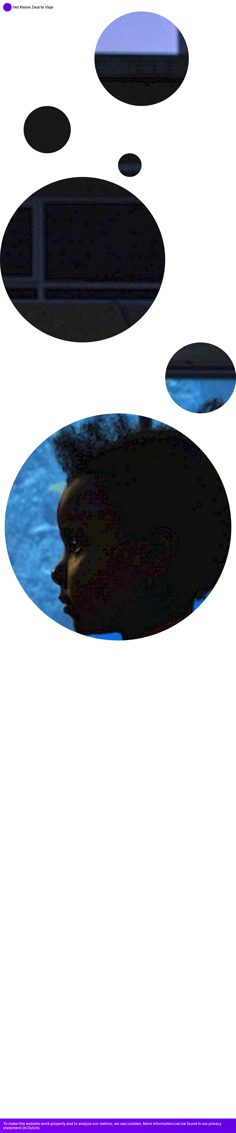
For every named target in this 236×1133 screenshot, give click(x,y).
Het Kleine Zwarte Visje (33, 7)
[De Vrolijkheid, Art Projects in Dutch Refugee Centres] (5, 5)
